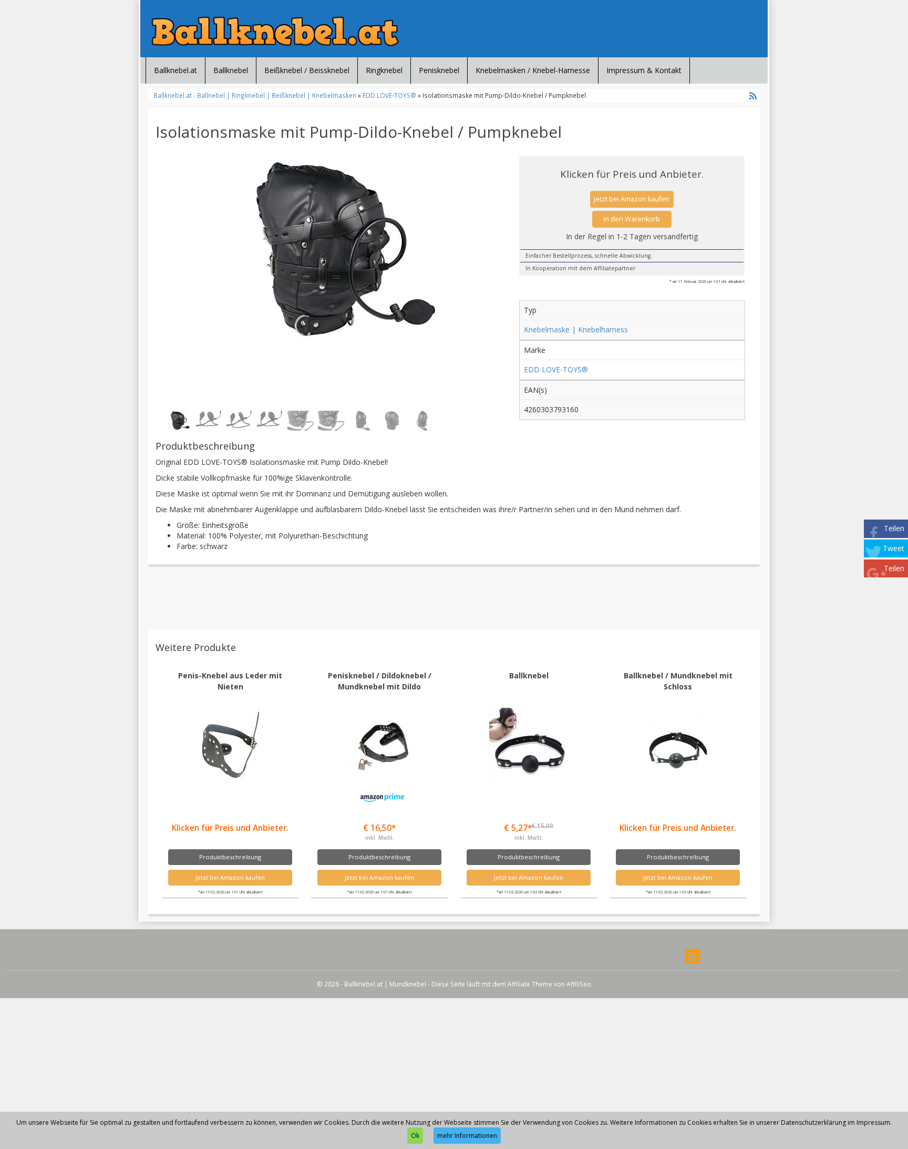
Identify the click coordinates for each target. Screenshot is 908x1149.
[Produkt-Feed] (692, 955)
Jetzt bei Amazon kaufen (631, 199)
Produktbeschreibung (230, 857)
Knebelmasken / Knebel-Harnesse (533, 70)
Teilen (894, 528)
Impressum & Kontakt (644, 70)
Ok (415, 1135)
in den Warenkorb (631, 219)
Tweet (893, 548)
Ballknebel (230, 70)
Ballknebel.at (175, 70)
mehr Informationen (467, 1135)
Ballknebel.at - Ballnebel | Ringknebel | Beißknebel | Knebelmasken (255, 95)
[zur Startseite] (275, 31)
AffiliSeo (578, 984)
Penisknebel (439, 70)
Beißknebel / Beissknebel (306, 70)
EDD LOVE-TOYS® (389, 95)
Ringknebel (384, 70)
